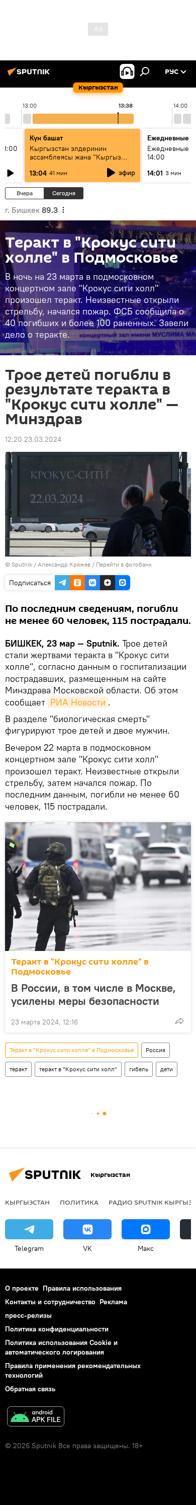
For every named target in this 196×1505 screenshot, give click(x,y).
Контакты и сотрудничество (50, 1301)
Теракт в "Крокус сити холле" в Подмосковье (80, 967)
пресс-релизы (28, 1315)
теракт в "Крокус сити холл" (78, 1069)
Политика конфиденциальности (57, 1328)
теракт (18, 1069)
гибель (138, 1069)
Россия (155, 1050)
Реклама (113, 1301)
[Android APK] (36, 1417)
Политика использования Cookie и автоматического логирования (61, 1347)
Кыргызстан (27, 1202)
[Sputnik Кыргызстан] (30, 75)
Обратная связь (30, 1388)
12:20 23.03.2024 (33, 439)
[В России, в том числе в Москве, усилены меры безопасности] (98, 886)
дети (166, 1069)
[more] (179, 1021)
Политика (79, 1202)
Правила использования (82, 1288)
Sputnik (22, 564)
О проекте (22, 1288)
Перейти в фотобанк (124, 564)
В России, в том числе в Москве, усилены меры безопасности (93, 994)
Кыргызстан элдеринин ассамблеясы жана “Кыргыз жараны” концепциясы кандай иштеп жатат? (79, 161)
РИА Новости (78, 702)
